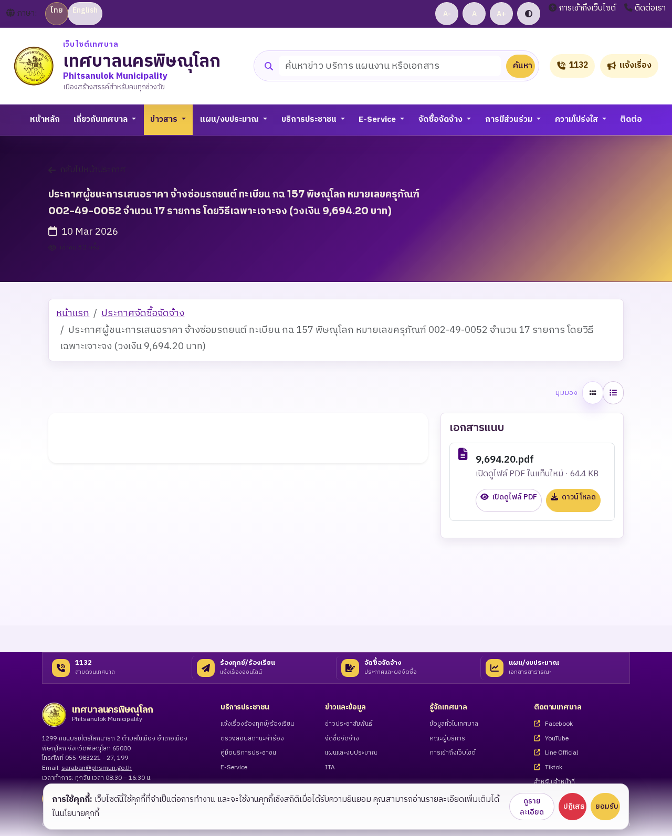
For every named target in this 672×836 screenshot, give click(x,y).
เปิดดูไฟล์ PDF (514, 498)
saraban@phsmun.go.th (96, 768)
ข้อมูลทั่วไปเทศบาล (453, 724)
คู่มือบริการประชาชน (248, 753)
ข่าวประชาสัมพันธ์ (348, 724)
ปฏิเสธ (573, 806)
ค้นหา (522, 66)
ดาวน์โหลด (578, 498)
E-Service (233, 768)
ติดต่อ (631, 119)
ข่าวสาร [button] (165, 119)
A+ (501, 14)
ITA (330, 768)
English (85, 10)
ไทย (56, 10)
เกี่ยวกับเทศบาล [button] (102, 119)
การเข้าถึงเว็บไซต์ (587, 8)
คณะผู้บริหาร (447, 739)
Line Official (560, 753)
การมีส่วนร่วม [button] (509, 119)
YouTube (556, 739)
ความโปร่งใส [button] (577, 119)
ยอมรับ (606, 806)
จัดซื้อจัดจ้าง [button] (441, 119)
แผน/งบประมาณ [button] (230, 119)
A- (447, 14)
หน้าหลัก (45, 119)
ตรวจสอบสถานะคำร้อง (252, 739)
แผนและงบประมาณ (351, 753)
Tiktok (552, 768)
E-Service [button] (378, 119)
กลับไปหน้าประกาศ (93, 170)
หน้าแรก (72, 313)
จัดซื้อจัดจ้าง (342, 739)
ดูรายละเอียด (532, 806)
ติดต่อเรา (650, 8)
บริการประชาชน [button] (310, 119)
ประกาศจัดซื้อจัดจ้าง (142, 313)
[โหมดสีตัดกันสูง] (528, 13)
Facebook (558, 724)
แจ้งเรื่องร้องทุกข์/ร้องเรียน (257, 724)
